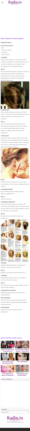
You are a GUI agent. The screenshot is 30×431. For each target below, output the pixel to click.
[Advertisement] (15, 21)
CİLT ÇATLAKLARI (22, 361)
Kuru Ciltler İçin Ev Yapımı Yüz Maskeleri (8, 374)
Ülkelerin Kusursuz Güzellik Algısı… (22, 374)
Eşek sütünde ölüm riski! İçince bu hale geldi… (7, 363)
